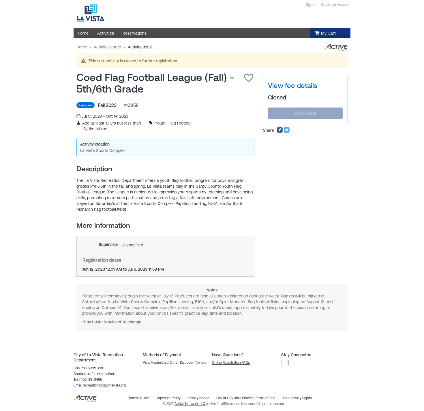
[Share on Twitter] (286, 131)
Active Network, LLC (190, 404)
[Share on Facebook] (279, 131)
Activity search (107, 47)
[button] (248, 77)
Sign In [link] (311, 5)
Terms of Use (265, 398)
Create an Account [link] (335, 5)
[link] (292, 86)
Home (81, 47)
